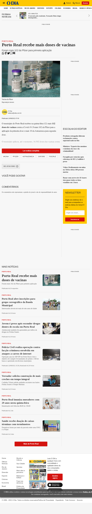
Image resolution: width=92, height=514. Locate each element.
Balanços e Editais (20, 476)
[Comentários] (14, 54)
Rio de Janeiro (29, 8)
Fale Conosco (70, 500)
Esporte (49, 8)
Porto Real (7, 41)
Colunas (58, 8)
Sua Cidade (20, 463)
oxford (41, 156)
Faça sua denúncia (19, 482)
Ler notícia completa (31, 151)
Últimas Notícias (16, 8)
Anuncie (80, 500)
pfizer (15, 156)
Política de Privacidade (20, 487)
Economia (67, 8)
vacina (6, 156)
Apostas (19, 467)
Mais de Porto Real (31, 444)
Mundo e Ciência (86, 8)
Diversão (40, 8)
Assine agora (55, 477)
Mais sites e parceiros (20, 471)
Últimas (6, 15)
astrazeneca (28, 156)
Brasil (75, 8)
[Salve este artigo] (11, 54)
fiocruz (52, 156)
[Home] (13, 4)
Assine (85, 3)
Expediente (60, 500)
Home (6, 8)
